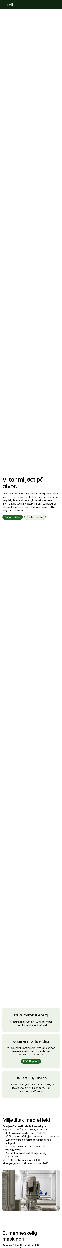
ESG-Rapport (31, 1061)
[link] (9, 4)
